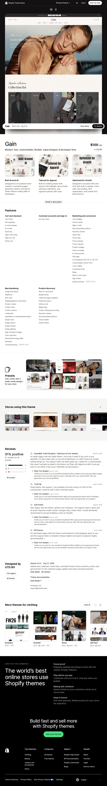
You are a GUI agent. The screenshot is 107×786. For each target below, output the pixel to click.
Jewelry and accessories (29, 764)
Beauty (27, 759)
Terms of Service (11, 780)
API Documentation (71, 759)
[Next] (100, 407)
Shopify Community (71, 763)
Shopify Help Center (71, 755)
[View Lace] (77, 374)
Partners (87, 759)
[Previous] (95, 407)
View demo (84, 126)
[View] (17, 421)
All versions (45, 572)
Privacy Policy (26, 780)
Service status (89, 767)
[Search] (77, 3)
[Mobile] (55, 9)
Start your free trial (53, 734)
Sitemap (59, 780)
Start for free (95, 3)
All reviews (11, 478)
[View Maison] (38, 374)
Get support (11, 573)
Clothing (28, 755)
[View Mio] (64, 374)
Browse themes (62, 3)
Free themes (49, 759)
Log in (83, 3)
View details (35, 572)
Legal (86, 763)
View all (87, 605)
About (86, 755)
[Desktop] (51, 9)
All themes (11, 578)
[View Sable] (51, 374)
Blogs (66, 767)
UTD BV (99, 149)
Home (27, 769)
